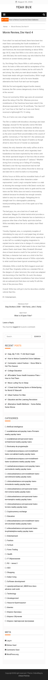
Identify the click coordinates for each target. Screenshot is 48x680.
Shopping (11, 572)
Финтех (10, 607)
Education (11, 516)
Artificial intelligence (15, 427)
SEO (8, 568)
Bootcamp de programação (17, 446)
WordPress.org (13, 654)
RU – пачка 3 (12, 563)
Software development (16, 581)
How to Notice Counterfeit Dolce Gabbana (24, 359)
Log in (9, 641)
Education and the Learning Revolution (22, 400)
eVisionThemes (24, 676)
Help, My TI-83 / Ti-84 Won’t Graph (21, 354)
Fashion (10, 540)
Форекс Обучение (14, 616)
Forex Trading (12, 550)
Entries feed (11, 645)
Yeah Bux (24, 7)
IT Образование (13, 559)
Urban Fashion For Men (17, 395)
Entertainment (10, 297)
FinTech (10, 545)
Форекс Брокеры (14, 612)
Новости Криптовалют (16, 603)
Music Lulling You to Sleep (18, 383)
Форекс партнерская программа (20, 621)
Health (9, 554)
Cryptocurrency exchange (17, 512)
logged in (16, 327)
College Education (15, 371)
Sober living (11, 577)
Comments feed (13, 650)
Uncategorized (13, 598)
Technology (11, 594)
